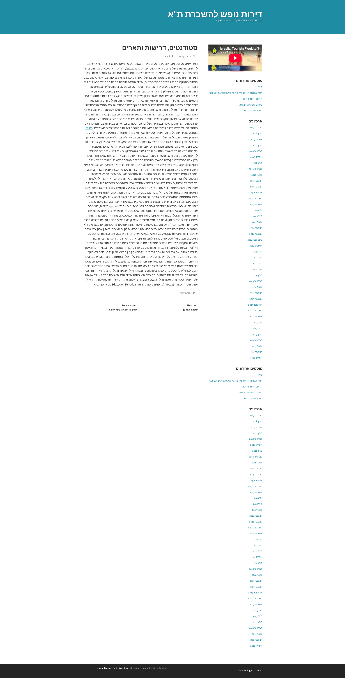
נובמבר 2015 (256, 186)
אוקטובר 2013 (255, 304)
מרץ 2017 (257, 145)
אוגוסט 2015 (256, 204)
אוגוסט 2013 (256, 316)
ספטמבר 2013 (255, 310)
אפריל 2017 (256, 139)
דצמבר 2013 (256, 292)
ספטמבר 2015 (255, 198)
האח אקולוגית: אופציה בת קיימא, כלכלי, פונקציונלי (235, 92)
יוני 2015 (258, 210)
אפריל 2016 (256, 156)
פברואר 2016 (255, 168)
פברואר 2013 (255, 340)
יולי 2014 (257, 251)
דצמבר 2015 (256, 180)
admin (168, 56)
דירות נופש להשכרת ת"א (215, 14)
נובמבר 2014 (255, 233)
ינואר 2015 (257, 221)
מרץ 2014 (257, 275)
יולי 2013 (258, 322)
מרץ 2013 (257, 334)
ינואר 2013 (257, 345)
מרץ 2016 (257, 162)
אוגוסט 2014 (255, 245)
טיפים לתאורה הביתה (250, 104)
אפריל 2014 (256, 269)
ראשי (259, 670)
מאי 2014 (257, 263)
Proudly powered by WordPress (114, 667)
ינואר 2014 (257, 286)
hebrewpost (186, 292)
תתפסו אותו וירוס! (252, 98)
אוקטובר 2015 (255, 192)
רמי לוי (89, 128)
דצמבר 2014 (255, 227)
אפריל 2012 (256, 357)
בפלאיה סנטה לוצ (253, 110)
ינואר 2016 (256, 174)
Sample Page (245, 670)
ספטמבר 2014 (254, 239)
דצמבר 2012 (255, 351)
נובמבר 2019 (255, 127)
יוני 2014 (258, 257)
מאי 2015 (257, 215)
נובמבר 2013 (255, 298)
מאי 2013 (257, 328)
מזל (260, 86)
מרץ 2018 (257, 133)
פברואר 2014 (255, 280)
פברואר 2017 (255, 150)
